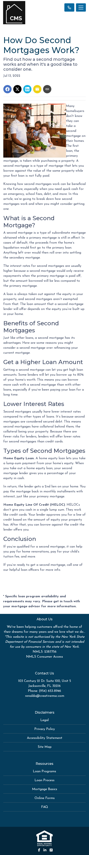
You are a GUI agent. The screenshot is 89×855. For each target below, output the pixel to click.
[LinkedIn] (44, 850)
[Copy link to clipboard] (47, 89)
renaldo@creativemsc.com (44, 696)
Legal (44, 720)
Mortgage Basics (44, 789)
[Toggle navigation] (81, 7)
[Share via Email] (37, 89)
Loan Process (44, 780)
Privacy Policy (44, 729)
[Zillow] (51, 850)
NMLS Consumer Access (44, 656)
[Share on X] (17, 89)
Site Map (45, 747)
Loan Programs (44, 771)
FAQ (44, 807)
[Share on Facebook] (7, 89)
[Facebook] (39, 850)
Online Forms (45, 798)
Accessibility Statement (44, 738)
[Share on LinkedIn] (27, 89)
